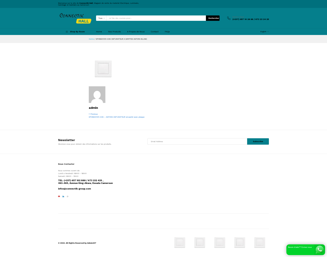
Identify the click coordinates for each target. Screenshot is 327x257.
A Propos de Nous (136, 32)
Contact (155, 32)
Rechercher (213, 18)
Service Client (238, 17)
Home (99, 32)
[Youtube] (59, 196)
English (263, 31)
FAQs (167, 32)
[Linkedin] (63, 196)
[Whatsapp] (68, 196)
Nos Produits (114, 32)
